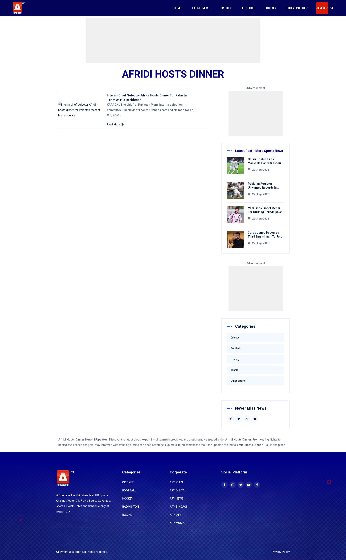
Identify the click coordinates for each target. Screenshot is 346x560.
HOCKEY (127, 498)
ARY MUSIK (177, 523)
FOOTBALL (129, 490)
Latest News (200, 8)
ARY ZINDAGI (178, 506)
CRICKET (128, 482)
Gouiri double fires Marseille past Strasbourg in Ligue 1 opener (266, 163)
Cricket (225, 8)
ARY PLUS (176, 482)
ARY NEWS (177, 498)
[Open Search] (332, 8)
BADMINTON (130, 506)
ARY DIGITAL (178, 490)
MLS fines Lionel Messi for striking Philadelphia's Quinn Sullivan (265, 212)
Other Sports (295, 8)
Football (248, 8)
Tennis (234, 370)
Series (320, 8)
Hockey (271, 8)
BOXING (127, 514)
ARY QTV (175, 514)
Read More (114, 124)
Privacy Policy (281, 552)
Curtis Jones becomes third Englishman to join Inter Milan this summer (265, 236)
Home (177, 8)
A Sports (77, 552)
